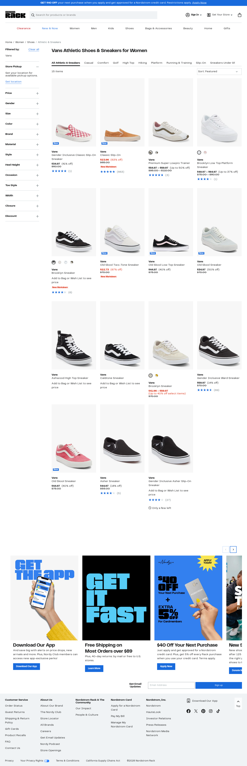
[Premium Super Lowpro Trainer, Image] (171, 112)
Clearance (24, 28)
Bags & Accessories (158, 28)
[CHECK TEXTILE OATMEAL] (150, 375)
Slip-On (201, 63)
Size (8, 114)
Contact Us (12, 748)
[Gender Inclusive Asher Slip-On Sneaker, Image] (171, 438)
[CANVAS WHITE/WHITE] (199, 152)
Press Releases (156, 725)
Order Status (14, 706)
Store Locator (49, 718)
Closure (10, 206)
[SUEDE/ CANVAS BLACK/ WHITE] (53, 262)
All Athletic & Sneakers (66, 63)
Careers (45, 731)
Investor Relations (158, 718)
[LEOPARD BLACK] (71, 262)
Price (8, 93)
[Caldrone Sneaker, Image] (122, 335)
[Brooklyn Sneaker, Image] (74, 222)
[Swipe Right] (233, 549)
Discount (11, 216)
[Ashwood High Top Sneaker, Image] (74, 335)
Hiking (142, 63)
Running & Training (179, 63)
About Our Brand (51, 706)
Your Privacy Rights (31, 761)
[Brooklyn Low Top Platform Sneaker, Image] (219, 112)
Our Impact (83, 708)
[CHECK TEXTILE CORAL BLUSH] (205, 152)
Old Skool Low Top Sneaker (167, 265)
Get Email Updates (52, 738)
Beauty (188, 28)
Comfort (103, 63)
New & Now (50, 28)
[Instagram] (211, 711)
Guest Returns (15, 712)
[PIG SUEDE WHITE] (150, 152)
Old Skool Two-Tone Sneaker (119, 265)
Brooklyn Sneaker (63, 273)
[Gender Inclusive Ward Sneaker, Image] (219, 335)
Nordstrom (153, 706)
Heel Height (12, 165)
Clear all (33, 49)
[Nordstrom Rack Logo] (15, 14)
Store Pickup (13, 66)
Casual (88, 63)
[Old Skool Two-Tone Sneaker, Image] (122, 222)
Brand (9, 134)
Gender (10, 103)
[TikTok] (218, 711)
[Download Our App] (44, 598)
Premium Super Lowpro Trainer (169, 163)
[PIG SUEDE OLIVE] (156, 152)
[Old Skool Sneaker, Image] (219, 222)
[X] (196, 711)
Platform (156, 63)
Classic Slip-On (110, 155)
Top (238, 706)
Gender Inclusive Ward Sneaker (218, 378)
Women (75, 28)
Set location (13, 82)
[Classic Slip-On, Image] (122, 112)
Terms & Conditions (67, 761)
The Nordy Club (50, 712)
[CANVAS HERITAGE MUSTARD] (156, 375)
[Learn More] (116, 598)
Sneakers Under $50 (224, 63)
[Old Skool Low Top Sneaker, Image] (171, 222)
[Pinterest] (203, 711)
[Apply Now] (188, 598)
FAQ (7, 742)
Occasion (11, 175)
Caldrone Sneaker (112, 378)
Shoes (129, 28)
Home (208, 28)
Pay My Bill (118, 716)
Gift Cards (12, 729)
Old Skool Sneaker (209, 265)
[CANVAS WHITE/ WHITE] (65, 262)
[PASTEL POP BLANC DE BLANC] (59, 262)
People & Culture (87, 715)
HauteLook (153, 712)
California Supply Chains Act (103, 761)
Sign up (219, 685)
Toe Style (11, 185)
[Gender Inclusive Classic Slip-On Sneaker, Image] (74, 112)
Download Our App (26, 666)
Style (8, 155)
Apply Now (199, 3)
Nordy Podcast (50, 744)
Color (8, 124)
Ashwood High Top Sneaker (70, 378)
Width (9, 195)
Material (10, 144)
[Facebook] (189, 711)
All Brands (47, 725)
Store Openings (50, 750)
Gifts (227, 28)
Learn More (94, 668)
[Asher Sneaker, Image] (122, 438)
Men (94, 28)
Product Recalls (15, 735)
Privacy (9, 761)
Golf (115, 63)
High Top (128, 63)
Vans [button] (8, 56)
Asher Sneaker (110, 481)
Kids (111, 28)
